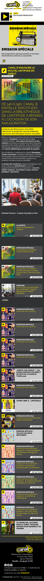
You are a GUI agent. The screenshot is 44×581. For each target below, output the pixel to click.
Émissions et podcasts (32, 8)
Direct (16, 13)
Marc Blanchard (25, 577)
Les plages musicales (23, 15)
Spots (23, 570)
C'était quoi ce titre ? (15, 568)
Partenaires (10, 570)
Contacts (34, 568)
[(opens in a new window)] (5, 565)
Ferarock (25, 573)
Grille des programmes (27, 5)
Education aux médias (32, 10)
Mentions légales (37, 578)
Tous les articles (34, 540)
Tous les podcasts (33, 538)
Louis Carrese (26, 578)
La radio (26, 2)
